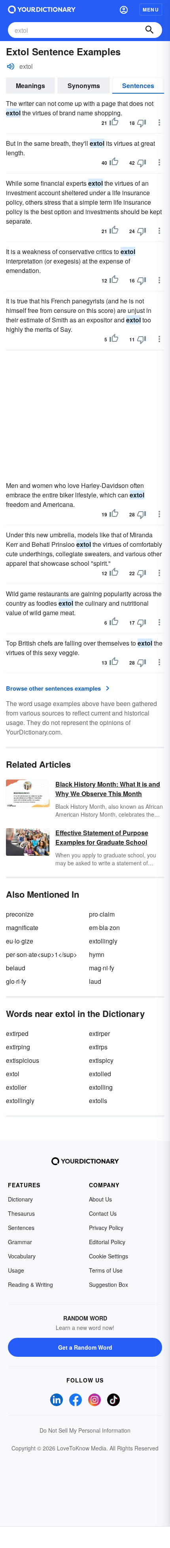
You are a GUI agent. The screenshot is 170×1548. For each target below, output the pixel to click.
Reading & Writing (30, 1284)
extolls (98, 1100)
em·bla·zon (104, 927)
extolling (101, 1087)
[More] (159, 122)
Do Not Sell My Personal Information (85, 1430)
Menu (151, 9)
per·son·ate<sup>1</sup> (41, 954)
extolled (100, 1073)
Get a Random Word (85, 1347)
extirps (98, 1046)
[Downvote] (141, 123)
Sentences (138, 85)
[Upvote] (114, 123)
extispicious (22, 1060)
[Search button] (149, 30)
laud (95, 981)
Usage (16, 1270)
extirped (17, 1033)
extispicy (101, 1060)
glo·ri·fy (16, 981)
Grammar (20, 1242)
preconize (20, 914)
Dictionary (20, 1199)
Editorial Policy (107, 1242)
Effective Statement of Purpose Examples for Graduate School (101, 837)
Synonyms (84, 85)
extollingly (103, 940)
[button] (123, 9)
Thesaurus (21, 1213)
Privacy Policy (106, 1228)
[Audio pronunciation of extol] (10, 66)
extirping (18, 1046)
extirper (99, 1033)
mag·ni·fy (101, 967)
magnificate (22, 927)
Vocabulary (22, 1256)
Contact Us (103, 1213)
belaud (15, 967)
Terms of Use (106, 1270)
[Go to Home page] (42, 9)
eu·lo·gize (19, 940)
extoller (16, 1087)
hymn (96, 954)
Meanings (30, 85)
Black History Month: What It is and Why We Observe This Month (107, 789)
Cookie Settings (108, 1256)
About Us (100, 1199)
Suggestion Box (108, 1284)
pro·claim (102, 914)
